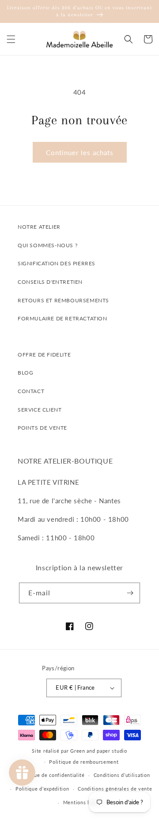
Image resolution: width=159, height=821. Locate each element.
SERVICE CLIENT (39, 409)
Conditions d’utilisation (122, 775)
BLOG (25, 372)
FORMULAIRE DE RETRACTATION (62, 318)
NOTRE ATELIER (39, 226)
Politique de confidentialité (51, 775)
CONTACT (31, 391)
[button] (11, 39)
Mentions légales (84, 802)
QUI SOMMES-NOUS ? (47, 245)
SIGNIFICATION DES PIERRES (56, 263)
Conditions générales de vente (115, 788)
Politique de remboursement (83, 762)
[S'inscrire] (130, 593)
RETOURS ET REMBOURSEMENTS (63, 300)
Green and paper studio (98, 751)
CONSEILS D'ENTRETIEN (50, 282)
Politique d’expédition (42, 788)
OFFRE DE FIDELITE (44, 354)
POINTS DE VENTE (42, 427)
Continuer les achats (80, 152)
